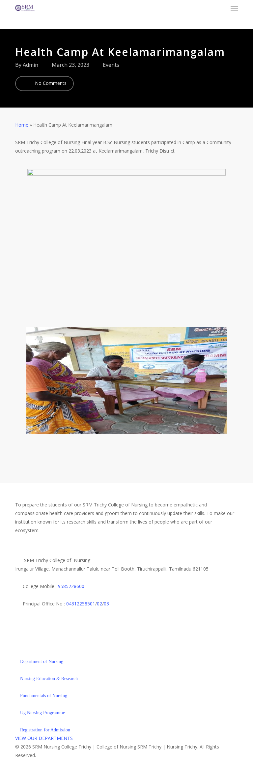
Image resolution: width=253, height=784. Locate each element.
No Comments (50, 83)
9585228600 (71, 586)
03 (106, 603)
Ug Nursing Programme (42, 712)
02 (99, 603)
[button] (234, 8)
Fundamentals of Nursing (43, 695)
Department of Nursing (41, 661)
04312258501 (80, 603)
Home (21, 125)
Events (111, 64)
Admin (30, 64)
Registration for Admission (44, 729)
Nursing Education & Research (48, 678)
